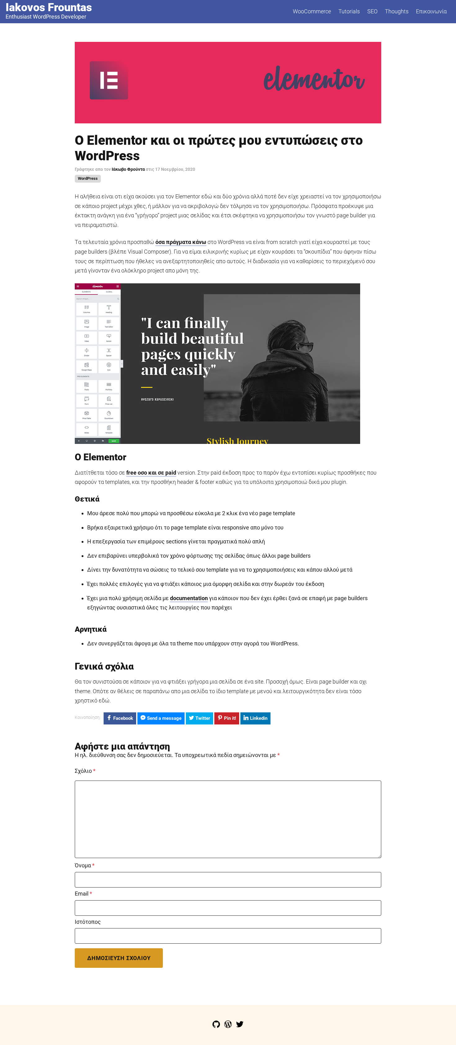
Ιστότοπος (88, 922)
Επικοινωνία (431, 11)
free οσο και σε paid (151, 472)
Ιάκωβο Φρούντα (129, 169)
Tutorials (349, 11)
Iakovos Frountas (49, 7)
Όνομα (85, 865)
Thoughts (397, 11)
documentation (189, 598)
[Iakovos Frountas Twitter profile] (240, 1026)
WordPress (88, 178)
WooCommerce (312, 11)
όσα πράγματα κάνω (180, 242)
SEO (372, 11)
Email (83, 894)
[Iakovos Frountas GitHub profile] (216, 1026)
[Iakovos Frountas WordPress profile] (228, 1026)
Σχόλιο (85, 771)
